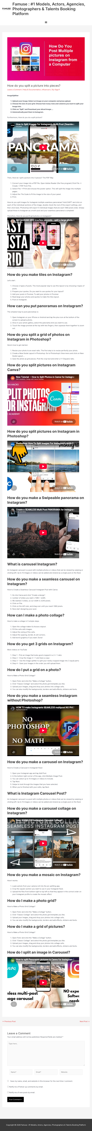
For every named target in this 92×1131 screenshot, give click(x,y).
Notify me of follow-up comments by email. (26, 1087)
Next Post (85, 1021)
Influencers (46, 90)
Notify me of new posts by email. (22, 1092)
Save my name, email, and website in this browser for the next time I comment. (41, 1081)
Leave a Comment (14, 90)
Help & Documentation (32, 90)
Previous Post (9, 1021)
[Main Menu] (46, 22)
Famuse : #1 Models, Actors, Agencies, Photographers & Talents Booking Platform (48, 9)
